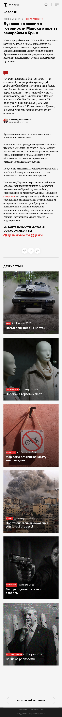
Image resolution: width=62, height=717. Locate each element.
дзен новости (19, 235)
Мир (8, 323)
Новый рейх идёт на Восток (25, 328)
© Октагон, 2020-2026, (31, 710)
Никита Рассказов (34, 19)
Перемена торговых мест (24, 394)
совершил (9, 196)
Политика (11, 585)
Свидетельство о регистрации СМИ (31, 714)
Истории (10, 452)
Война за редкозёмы (20, 659)
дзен (39, 235)
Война (9, 518)
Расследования (14, 654)
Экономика (12, 389)
